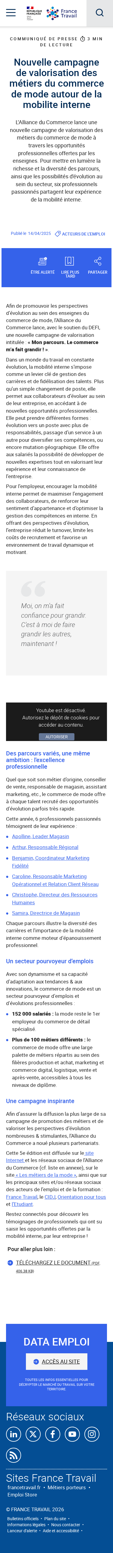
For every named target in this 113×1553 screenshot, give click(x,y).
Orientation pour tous (82, 1196)
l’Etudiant (22, 1204)
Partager (97, 271)
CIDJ (50, 1196)
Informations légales (26, 1524)
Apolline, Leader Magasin (40, 836)
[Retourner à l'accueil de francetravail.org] (66, 13)
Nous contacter (65, 1524)
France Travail (21, 1196)
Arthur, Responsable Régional (45, 847)
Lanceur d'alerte (22, 1530)
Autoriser (57, 737)
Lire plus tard (70, 273)
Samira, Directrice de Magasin (46, 912)
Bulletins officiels (23, 1518)
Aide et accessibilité (61, 1530)
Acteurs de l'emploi (83, 234)
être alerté (43, 271)
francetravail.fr (24, 1487)
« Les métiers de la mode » (45, 1174)
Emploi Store (22, 1494)
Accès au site (61, 1361)
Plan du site (55, 1518)
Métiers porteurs (67, 1487)
